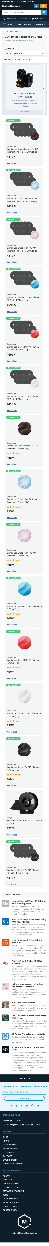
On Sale (10, 49)
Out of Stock (12, 884)
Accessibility (10, 1210)
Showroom (9, 1144)
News (6, 1141)
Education (9, 1152)
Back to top (24, 1078)
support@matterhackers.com (21, 1124)
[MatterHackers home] (11, 6)
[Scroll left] (5, 89)
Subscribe (24, 1098)
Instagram (21, 1105)
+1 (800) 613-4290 (11, 1120)
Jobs (5, 1195)
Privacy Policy (11, 1202)
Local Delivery (11, 1187)
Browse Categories (16, 59)
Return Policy (10, 1198)
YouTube (37, 1105)
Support (7, 1156)
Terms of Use (10, 1206)
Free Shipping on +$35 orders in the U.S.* (18, 1)
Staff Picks (28, 24)
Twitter (16, 1105)
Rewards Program (13, 1191)
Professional (10, 1148)
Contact (7, 1179)
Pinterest (32, 1105)
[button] (24, 18)
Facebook (11, 1105)
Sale (19, 24)
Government (10, 1160)
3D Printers (40, 24)
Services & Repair (12, 1163)
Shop (5, 1137)
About (6, 1176)
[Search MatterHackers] (44, 12)
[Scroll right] (44, 89)
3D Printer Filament (14, 32)
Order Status (10, 1183)
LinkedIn (27, 1105)
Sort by (8, 53)
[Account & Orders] (36, 6)
